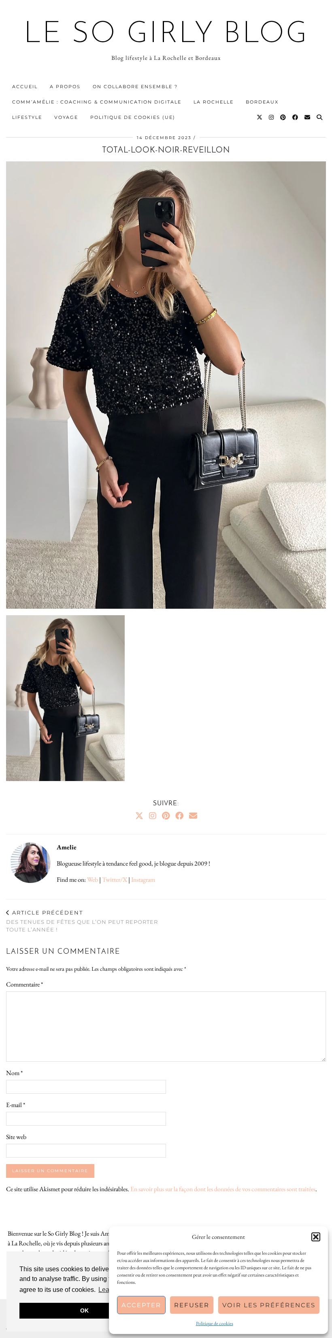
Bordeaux (262, 102)
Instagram (143, 879)
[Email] (307, 117)
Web (92, 879)
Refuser (191, 1305)
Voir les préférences (268, 1305)
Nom (14, 1073)
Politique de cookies (214, 1323)
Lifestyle (27, 117)
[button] (316, 1237)
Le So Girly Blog (166, 34)
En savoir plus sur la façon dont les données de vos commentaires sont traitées (222, 1189)
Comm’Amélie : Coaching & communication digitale (96, 102)
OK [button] (84, 1310)
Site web (16, 1137)
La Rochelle (214, 102)
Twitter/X (114, 879)
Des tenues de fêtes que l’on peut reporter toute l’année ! (82, 921)
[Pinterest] (283, 117)
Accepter (141, 1305)
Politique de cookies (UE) (132, 117)
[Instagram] (272, 117)
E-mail (15, 1105)
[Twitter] (260, 117)
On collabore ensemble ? (135, 86)
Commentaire (24, 984)
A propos (65, 86)
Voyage (66, 117)
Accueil (25, 86)
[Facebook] (295, 117)
